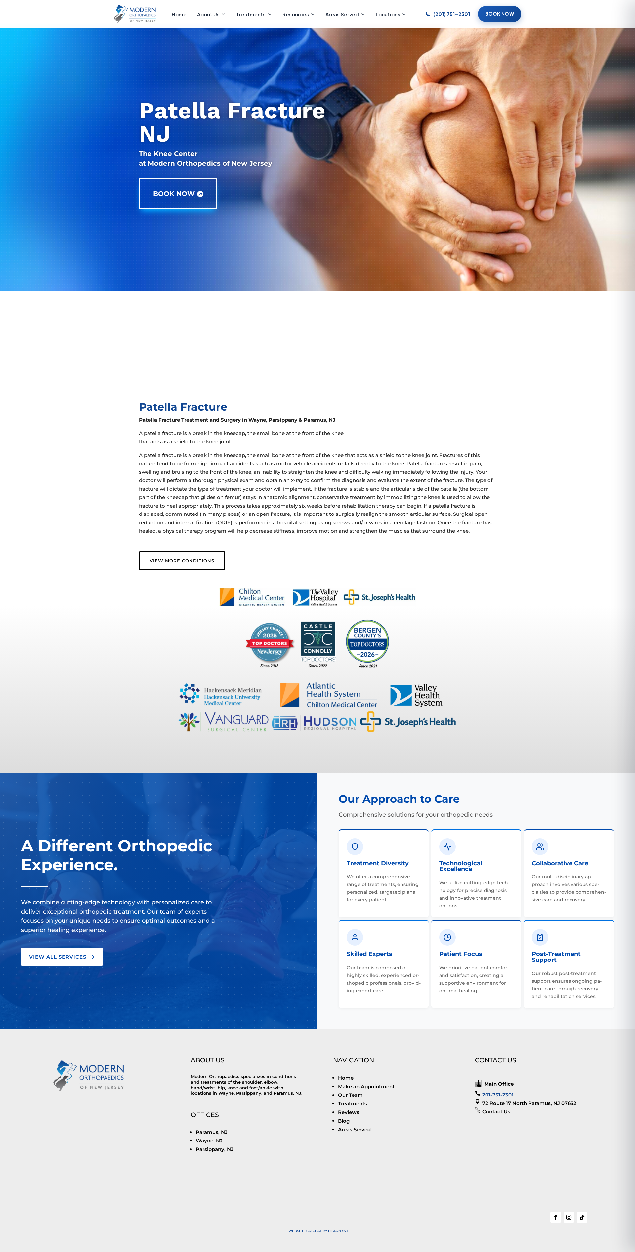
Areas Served (342, 14)
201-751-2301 (498, 1095)
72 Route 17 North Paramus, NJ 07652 (529, 1103)
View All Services (57, 957)
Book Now (499, 14)
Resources (295, 14)
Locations (388, 14)
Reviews (348, 1112)
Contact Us (496, 1111)
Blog (344, 1121)
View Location (192, 375)
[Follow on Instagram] (569, 1217)
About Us (208, 14)
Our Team (350, 1095)
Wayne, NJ (209, 1141)
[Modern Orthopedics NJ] (135, 14)
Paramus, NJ (212, 1132)
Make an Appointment (366, 1086)
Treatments (251, 14)
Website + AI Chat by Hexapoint (318, 1231)
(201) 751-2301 (451, 14)
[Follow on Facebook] (555, 1217)
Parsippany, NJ (214, 1149)
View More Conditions (182, 560)
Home (179, 14)
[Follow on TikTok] (582, 1217)
